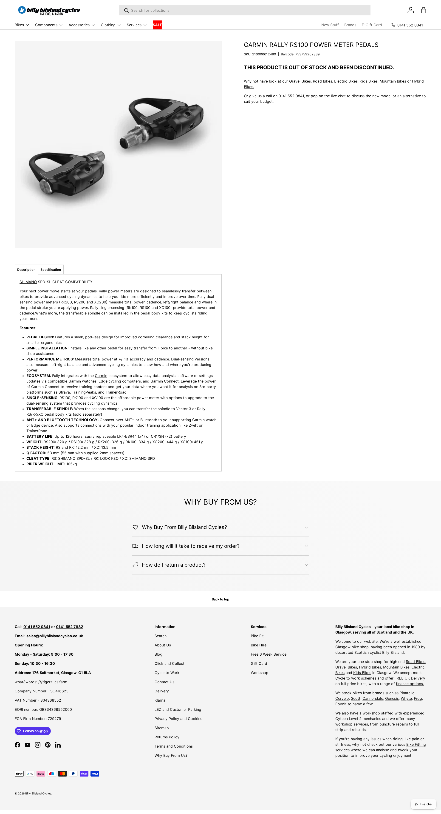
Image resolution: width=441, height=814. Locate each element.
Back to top (220, 599)
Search (161, 636)
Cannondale (372, 698)
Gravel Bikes (300, 81)
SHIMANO (28, 282)
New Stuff (330, 25)
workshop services (351, 724)
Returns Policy (167, 737)
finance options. (410, 683)
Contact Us (164, 682)
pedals (91, 291)
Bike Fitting (416, 744)
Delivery (162, 691)
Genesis (392, 698)
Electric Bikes (346, 81)
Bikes (19, 25)
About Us (163, 645)
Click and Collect (169, 663)
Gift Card (259, 663)
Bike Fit (257, 636)
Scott (355, 698)
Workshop (259, 672)
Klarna (160, 700)
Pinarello (407, 693)
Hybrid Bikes (370, 667)
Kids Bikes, (369, 81)
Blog (158, 654)
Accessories (79, 25)
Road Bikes (322, 81)
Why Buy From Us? (171, 755)
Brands (350, 25)
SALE (157, 25)
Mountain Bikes (393, 81)
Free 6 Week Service (268, 654)
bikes (24, 296)
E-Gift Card (372, 25)
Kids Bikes (362, 672)
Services (134, 25)
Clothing (108, 25)
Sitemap (162, 727)
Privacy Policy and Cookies (178, 718)
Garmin (101, 375)
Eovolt (341, 704)
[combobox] (244, 10)
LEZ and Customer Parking (178, 709)
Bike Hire (258, 645)
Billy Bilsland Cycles (38, 793)
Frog (418, 698)
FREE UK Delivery (410, 678)
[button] (423, 10)
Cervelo (342, 698)
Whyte (406, 698)
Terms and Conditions (174, 746)
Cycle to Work (167, 672)
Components (46, 25)
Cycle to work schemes (355, 678)
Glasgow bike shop (352, 647)
